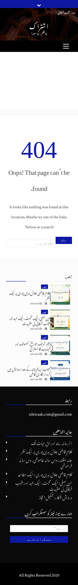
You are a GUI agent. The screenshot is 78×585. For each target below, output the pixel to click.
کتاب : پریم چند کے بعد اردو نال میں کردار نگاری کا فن (28, 371)
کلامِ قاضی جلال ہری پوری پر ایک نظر (29, 295)
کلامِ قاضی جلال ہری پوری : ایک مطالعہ (45, 474)
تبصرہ (68, 276)
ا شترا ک (39, 25)
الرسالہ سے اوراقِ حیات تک (51, 442)
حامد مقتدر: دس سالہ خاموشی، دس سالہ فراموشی (45, 462)
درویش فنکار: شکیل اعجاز (55, 497)
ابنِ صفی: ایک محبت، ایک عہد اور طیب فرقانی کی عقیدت (29, 320)
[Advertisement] (39, 81)
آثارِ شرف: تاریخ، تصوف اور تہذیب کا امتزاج (32, 346)
